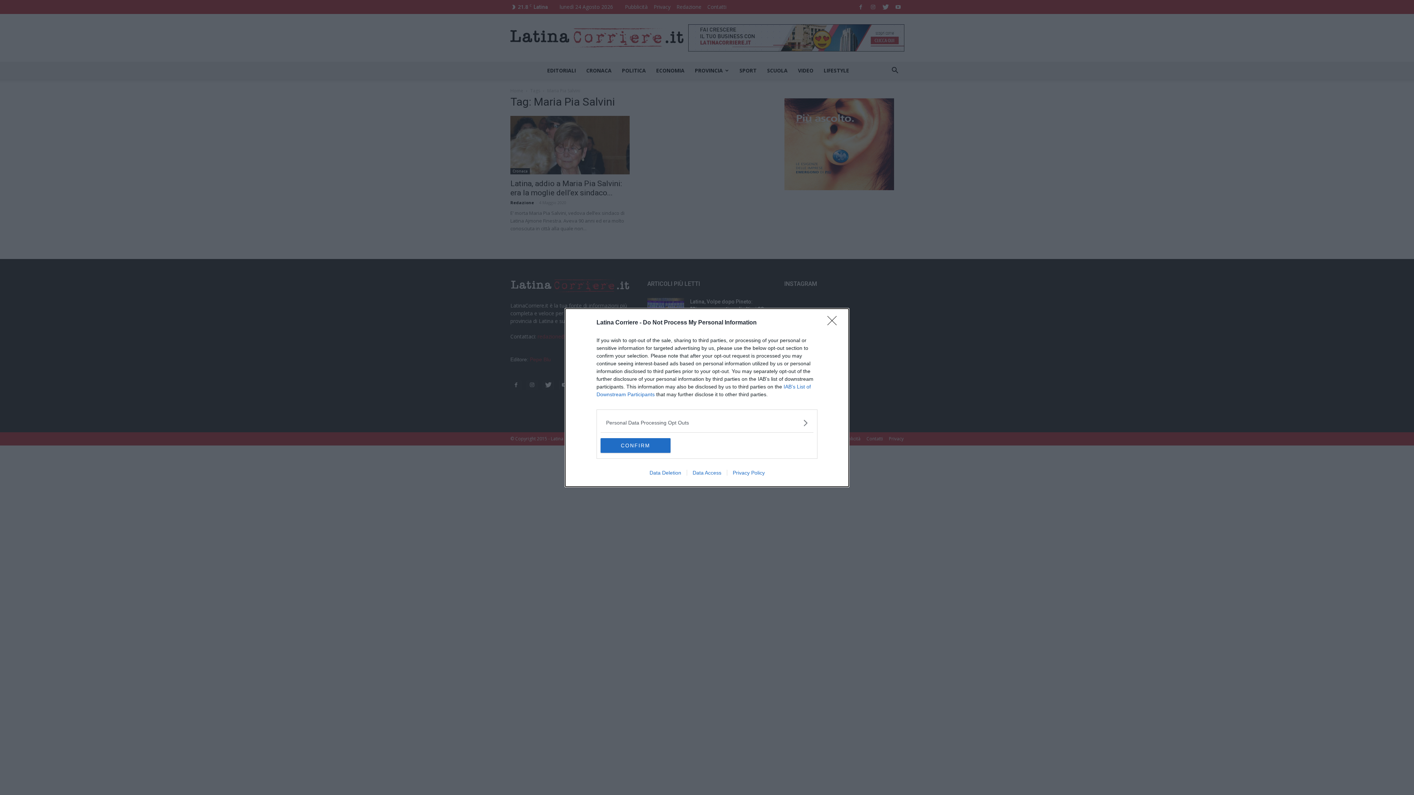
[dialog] (707, 398)
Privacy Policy (749, 473)
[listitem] (707, 423)
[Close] (834, 323)
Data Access (707, 473)
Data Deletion (665, 473)
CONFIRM (635, 445)
